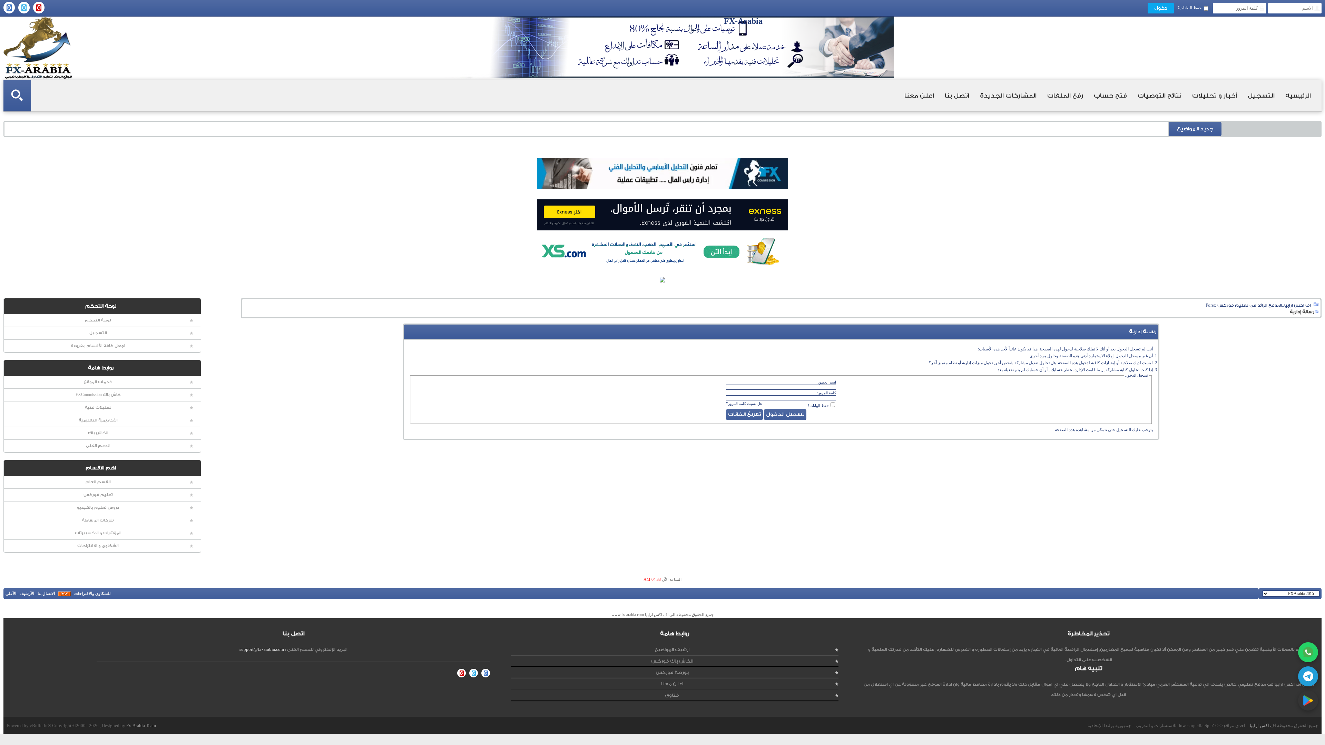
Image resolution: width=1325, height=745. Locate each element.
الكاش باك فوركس (672, 661)
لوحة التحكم (98, 320)
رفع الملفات (1065, 95)
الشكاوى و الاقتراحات (98, 546)
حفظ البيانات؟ (1189, 8)
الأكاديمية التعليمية (98, 420)
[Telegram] (1308, 676)
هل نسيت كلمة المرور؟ (744, 403)
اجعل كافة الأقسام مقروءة (98, 346)
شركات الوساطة (98, 520)
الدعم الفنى (98, 446)
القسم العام (98, 482)
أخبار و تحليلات (1214, 95)
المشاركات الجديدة (1008, 95)
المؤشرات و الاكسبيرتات (98, 533)
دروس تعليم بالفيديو (98, 507)
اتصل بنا (957, 95)
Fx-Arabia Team (141, 725)
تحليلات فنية (98, 407)
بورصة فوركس (672, 672)
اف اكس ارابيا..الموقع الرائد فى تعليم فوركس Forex (1258, 305)
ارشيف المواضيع (672, 649)
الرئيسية (1298, 95)
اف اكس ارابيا (1263, 725)
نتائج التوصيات (1159, 95)
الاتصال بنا (46, 593)
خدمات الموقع (98, 382)
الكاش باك (98, 433)
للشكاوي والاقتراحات (92, 593)
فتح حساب (1110, 95)
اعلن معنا (919, 95)
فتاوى (672, 695)
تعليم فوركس (98, 495)
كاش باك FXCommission (98, 395)
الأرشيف (27, 593)
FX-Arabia (37, 48)
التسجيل (1261, 95)
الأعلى (11, 593)
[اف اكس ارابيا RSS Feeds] (64, 593)
